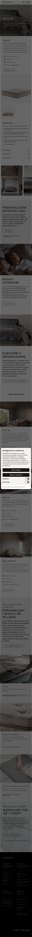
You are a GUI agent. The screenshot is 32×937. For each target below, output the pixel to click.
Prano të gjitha (16, 470)
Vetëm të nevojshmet (16, 475)
